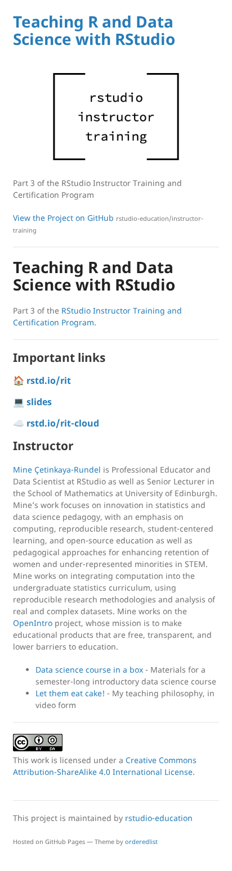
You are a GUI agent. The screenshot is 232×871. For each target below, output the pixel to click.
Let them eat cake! (70, 693)
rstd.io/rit (48, 380)
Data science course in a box (89, 669)
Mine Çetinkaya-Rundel (57, 469)
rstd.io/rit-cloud (62, 423)
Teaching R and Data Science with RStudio (94, 30)
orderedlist (141, 841)
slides (39, 402)
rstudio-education (159, 818)
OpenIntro (32, 623)
